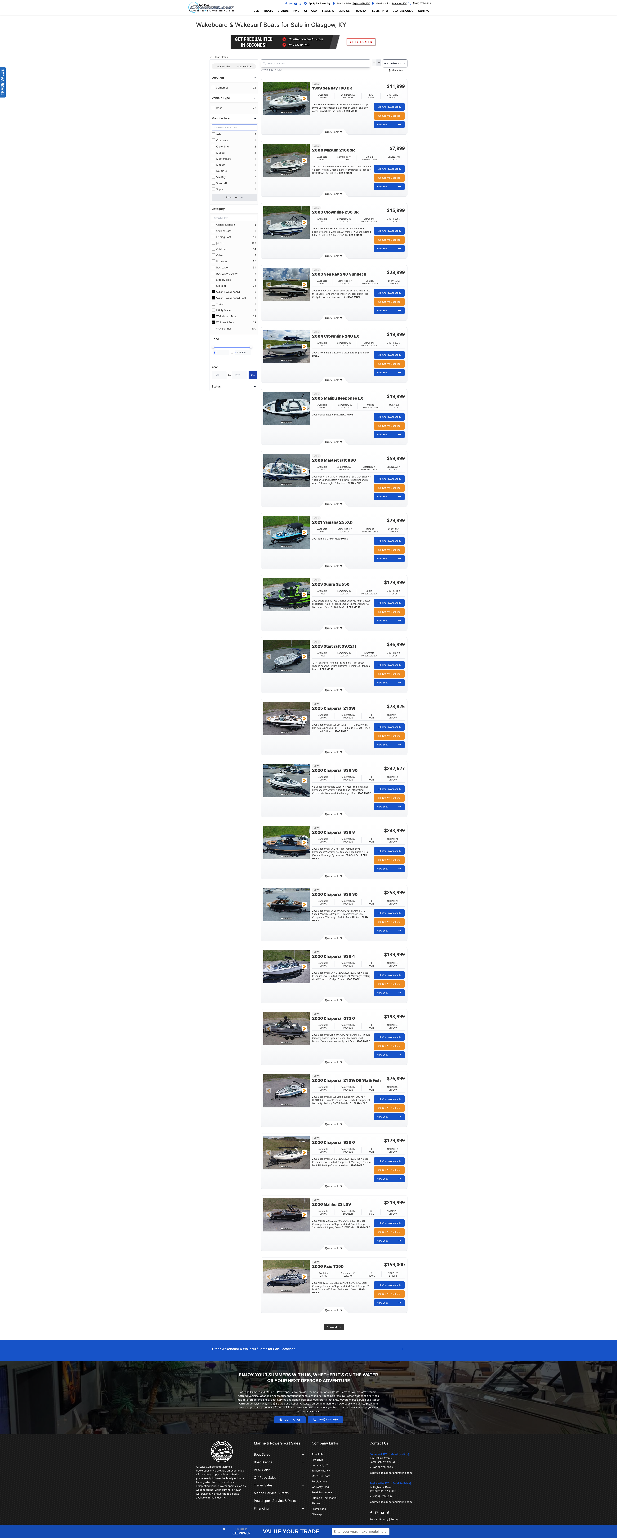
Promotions (319, 1508)
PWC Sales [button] (262, 1470)
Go (253, 375)
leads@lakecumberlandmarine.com (391, 1472)
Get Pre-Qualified (391, 115)
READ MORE (350, 110)
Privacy (383, 1519)
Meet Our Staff (321, 1476)
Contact (424, 10)
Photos (316, 1503)
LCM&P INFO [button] (380, 10)
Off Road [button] (310, 10)
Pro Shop (317, 1459)
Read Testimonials (323, 1492)
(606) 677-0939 (422, 3)
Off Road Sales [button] (265, 1478)
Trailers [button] (328, 10)
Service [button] (344, 10)
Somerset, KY (320, 1465)
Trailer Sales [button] (263, 1485)
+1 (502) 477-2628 (381, 1496)
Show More (334, 1327)
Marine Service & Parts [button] (271, 1493)
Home (255, 10)
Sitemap (317, 1514)
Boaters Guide (403, 10)
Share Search (399, 70)
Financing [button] (261, 1508)
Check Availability (391, 106)
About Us (317, 1454)
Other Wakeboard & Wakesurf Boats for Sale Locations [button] (253, 1349)
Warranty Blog (320, 1487)
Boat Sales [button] (262, 1454)
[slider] (213, 347)
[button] (268, 98)
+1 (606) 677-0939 (381, 1467)
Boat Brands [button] (263, 1462)
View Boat (382, 124)
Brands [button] (283, 10)
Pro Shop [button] (360, 10)
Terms (394, 1519)
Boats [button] (268, 10)
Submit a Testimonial (324, 1497)
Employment (319, 1481)
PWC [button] (296, 10)
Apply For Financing (320, 3)
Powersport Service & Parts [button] (275, 1501)
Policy (373, 1519)
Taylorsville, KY (321, 1470)
